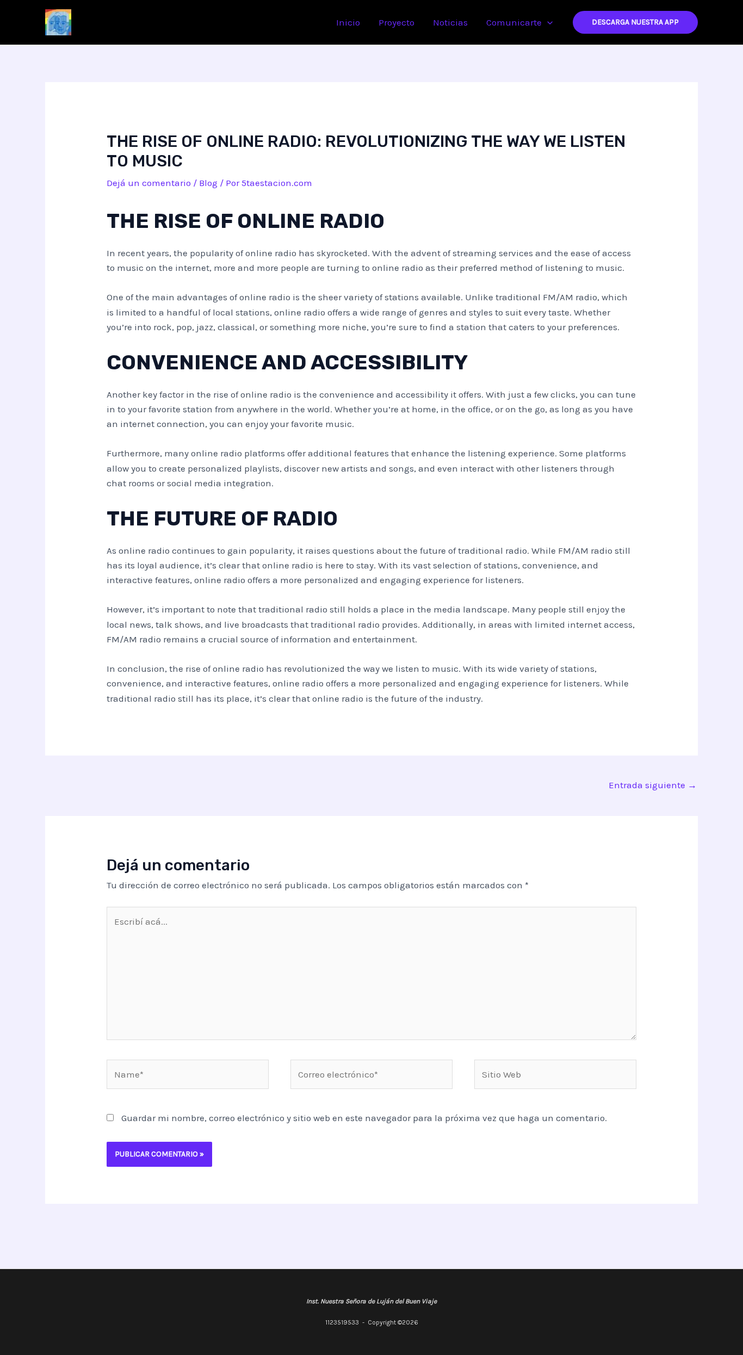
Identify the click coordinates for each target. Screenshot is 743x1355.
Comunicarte (514, 22)
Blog (208, 182)
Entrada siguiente (653, 784)
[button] (547, 22)
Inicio (348, 22)
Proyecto (396, 22)
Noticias (450, 22)
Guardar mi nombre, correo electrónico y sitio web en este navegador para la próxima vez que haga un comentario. (364, 1117)
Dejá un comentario (149, 182)
